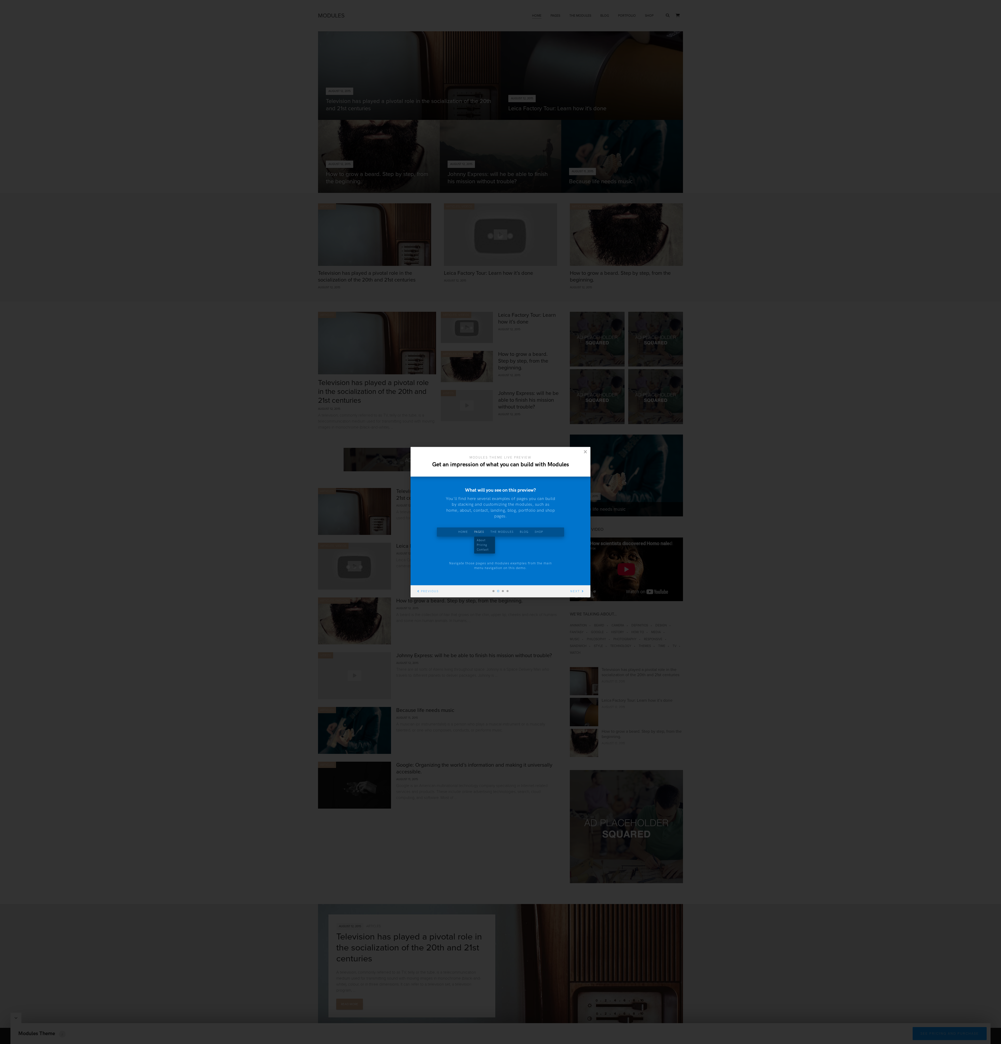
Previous (430, 591)
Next (575, 591)
